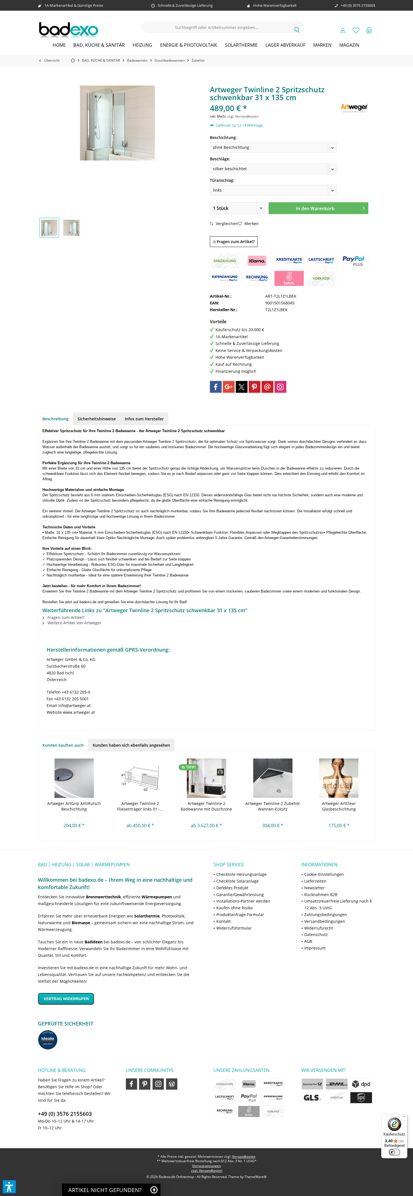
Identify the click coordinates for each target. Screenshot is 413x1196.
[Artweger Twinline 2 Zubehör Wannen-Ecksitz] (273, 778)
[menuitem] (369, 30)
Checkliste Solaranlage (237, 881)
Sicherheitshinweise (97, 418)
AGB (308, 941)
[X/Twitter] (242, 387)
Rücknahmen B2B (320, 894)
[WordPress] (171, 1084)
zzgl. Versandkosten (242, 116)
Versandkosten (243, 1156)
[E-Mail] (267, 387)
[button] (9, 1186)
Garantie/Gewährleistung (240, 894)
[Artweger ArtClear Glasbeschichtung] (339, 778)
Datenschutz (316, 934)
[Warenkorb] (369, 30)
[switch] (394, 1152)
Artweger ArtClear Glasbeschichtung (339, 806)
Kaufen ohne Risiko (234, 907)
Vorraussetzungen (206, 1165)
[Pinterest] (254, 387)
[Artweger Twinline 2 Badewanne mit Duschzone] (206, 778)
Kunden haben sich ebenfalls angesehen (131, 745)
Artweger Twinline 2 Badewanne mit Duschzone (206, 806)
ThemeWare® (255, 1176)
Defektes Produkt (232, 887)
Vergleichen (226, 223)
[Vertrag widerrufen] (118, 999)
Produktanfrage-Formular (240, 914)
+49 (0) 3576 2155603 (65, 1114)
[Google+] (229, 387)
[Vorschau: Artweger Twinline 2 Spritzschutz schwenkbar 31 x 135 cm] (49, 227)
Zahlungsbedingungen (325, 914)
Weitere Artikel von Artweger (73, 622)
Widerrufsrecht (318, 928)
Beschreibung (55, 418)
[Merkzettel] (356, 30)
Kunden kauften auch (63, 745)
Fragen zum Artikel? (235, 241)
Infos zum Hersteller (144, 418)
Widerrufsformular (234, 928)
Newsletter (314, 887)
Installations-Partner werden (243, 901)
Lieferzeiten (315, 881)
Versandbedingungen (324, 921)
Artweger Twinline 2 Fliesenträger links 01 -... (140, 806)
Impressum (315, 948)
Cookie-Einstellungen (324, 874)
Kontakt (223, 921)
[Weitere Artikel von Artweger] (354, 108)
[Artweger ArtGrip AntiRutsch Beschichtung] (74, 778)
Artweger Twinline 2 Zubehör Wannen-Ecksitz (272, 806)
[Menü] (404, 1117)
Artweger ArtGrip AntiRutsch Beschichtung (74, 806)
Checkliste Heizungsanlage (241, 874)
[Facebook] (216, 387)
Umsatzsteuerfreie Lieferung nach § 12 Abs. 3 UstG (338, 904)
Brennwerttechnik (103, 896)
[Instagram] (280, 387)
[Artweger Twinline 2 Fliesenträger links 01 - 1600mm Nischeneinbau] (140, 778)
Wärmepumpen (157, 896)
